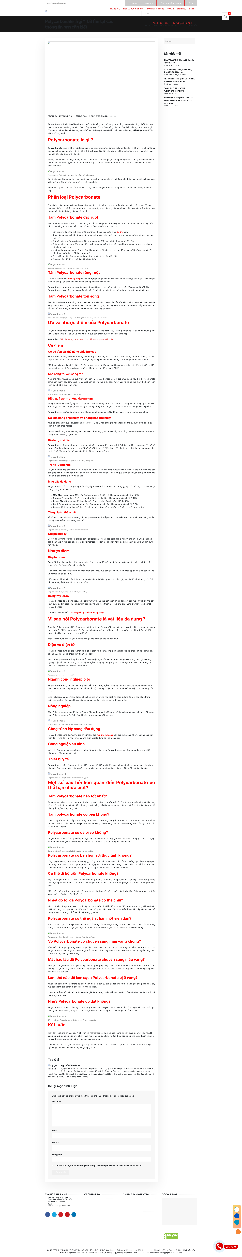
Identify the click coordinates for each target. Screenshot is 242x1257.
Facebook (47, 1214)
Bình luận (57, 1101)
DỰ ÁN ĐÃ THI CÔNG (155, 9)
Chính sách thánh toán (135, 1221)
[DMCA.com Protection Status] (170, 1236)
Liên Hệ (192, 9)
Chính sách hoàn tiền (135, 1218)
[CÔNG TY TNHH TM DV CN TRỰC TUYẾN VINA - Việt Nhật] (52, 11)
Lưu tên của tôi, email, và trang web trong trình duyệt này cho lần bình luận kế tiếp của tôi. (99, 1165)
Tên (54, 1130)
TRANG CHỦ (133, 3)
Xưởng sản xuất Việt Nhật (97, 1201)
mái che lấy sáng (105, 735)
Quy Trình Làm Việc (95, 1205)
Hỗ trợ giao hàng (133, 1215)
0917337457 (232, 1247)
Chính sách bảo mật (134, 1208)
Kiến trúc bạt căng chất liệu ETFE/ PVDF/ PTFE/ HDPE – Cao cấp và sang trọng (178, 100)
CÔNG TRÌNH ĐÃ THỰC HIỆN (170, 3)
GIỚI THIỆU (149, 3)
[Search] (194, 13)
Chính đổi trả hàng (133, 1211)
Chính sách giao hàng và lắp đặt (138, 1198)
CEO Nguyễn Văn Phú (95, 1198)
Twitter (54, 1214)
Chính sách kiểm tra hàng (136, 1224)
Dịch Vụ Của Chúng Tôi (133, 9)
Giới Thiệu (181, 9)
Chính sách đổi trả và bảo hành (139, 1201)
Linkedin (73, 1214)
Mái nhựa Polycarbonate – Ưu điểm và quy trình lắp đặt (86, 339)
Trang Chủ (115, 9)
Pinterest (60, 1214)
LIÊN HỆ (191, 3)
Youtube (67, 1214)
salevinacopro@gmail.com (57, 3)
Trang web (57, 1154)
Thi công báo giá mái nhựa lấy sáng (86, 612)
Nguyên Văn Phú (70, 1065)
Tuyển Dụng (92, 1208)
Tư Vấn (170, 9)
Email (55, 1142)
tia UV (120, 232)
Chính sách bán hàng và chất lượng (138, 1205)
